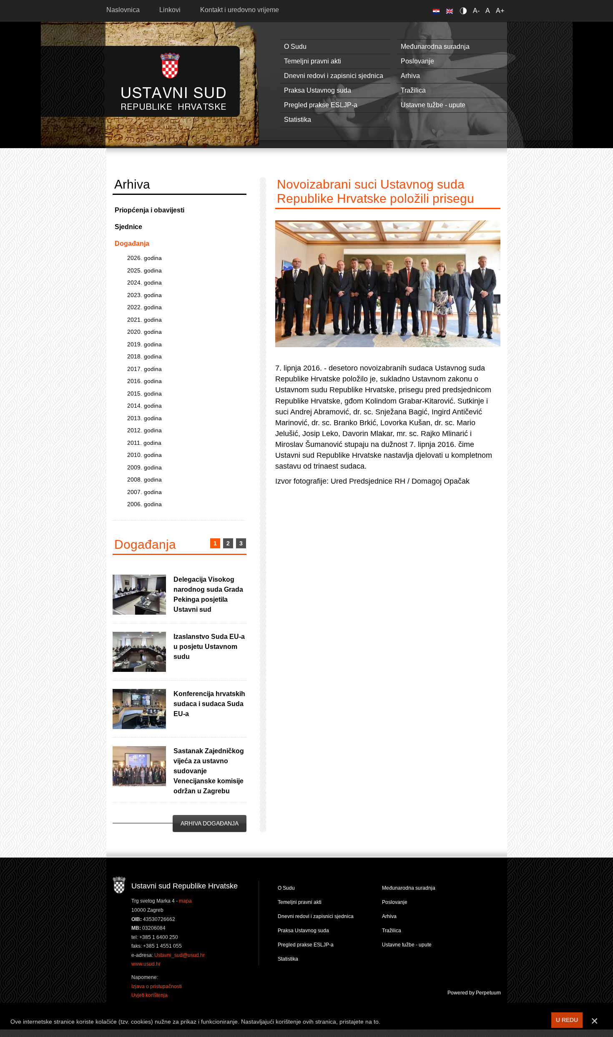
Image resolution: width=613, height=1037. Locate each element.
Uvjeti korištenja (149, 995)
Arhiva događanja (210, 823)
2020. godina (144, 331)
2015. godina (144, 393)
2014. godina (144, 405)
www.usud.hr (146, 964)
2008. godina (144, 479)
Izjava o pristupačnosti (156, 986)
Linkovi (170, 9)
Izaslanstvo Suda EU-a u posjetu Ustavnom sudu (209, 646)
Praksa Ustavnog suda (317, 90)
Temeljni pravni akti (312, 61)
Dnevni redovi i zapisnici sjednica (333, 75)
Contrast (465, 10)
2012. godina (144, 430)
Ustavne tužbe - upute (433, 104)
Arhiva (410, 75)
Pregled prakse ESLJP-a (320, 104)
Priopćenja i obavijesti (149, 210)
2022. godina (144, 307)
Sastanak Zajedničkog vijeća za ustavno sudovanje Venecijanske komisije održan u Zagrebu (208, 771)
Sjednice (128, 226)
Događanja (132, 243)
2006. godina (144, 504)
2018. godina (144, 356)
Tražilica (413, 90)
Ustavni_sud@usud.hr (179, 955)
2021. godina (144, 319)
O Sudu (295, 46)
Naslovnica (123, 9)
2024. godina (144, 282)
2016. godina (144, 381)
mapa (185, 901)
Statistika (297, 119)
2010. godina (144, 455)
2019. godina (144, 344)
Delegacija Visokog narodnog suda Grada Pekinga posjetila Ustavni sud (208, 594)
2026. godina (144, 258)
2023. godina (144, 295)
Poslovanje (417, 61)
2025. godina (144, 270)
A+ (500, 10)
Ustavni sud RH (173, 81)
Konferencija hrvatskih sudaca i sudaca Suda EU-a (209, 703)
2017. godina (144, 369)
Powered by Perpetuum (474, 993)
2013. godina (144, 418)
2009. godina (144, 467)
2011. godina (144, 442)
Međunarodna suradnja (435, 46)
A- (476, 10)
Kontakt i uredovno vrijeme (239, 9)
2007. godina (144, 492)
